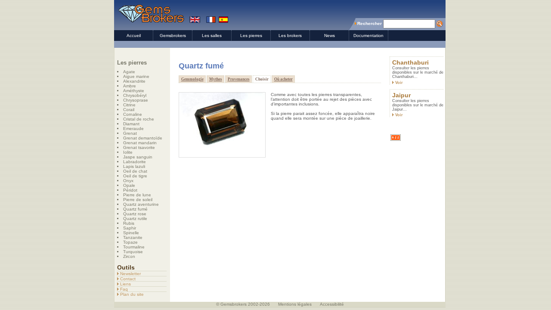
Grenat (130, 133)
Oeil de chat (135, 171)
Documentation (368, 35)
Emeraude (133, 128)
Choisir (262, 79)
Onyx (128, 180)
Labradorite (134, 161)
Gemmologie (192, 79)
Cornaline (132, 114)
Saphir (129, 228)
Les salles (212, 35)
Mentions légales (295, 304)
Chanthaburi (410, 62)
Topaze (130, 242)
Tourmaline (134, 247)
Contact (127, 278)
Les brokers (290, 35)
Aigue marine (136, 76)
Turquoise (133, 251)
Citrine (129, 104)
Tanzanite (132, 237)
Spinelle (131, 232)
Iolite (128, 152)
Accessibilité (332, 304)
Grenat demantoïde (142, 138)
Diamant (131, 123)
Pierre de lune (137, 194)
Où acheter (283, 79)
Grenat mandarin (140, 142)
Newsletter (130, 273)
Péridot (130, 190)
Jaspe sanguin (137, 157)
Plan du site (131, 294)
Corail (128, 109)
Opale (129, 185)
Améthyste (133, 90)
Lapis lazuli (134, 166)
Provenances (239, 79)
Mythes (215, 79)
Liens (125, 284)
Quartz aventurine (141, 204)
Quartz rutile (135, 218)
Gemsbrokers (173, 35)
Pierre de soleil (137, 199)
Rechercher (369, 23)
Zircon (129, 256)
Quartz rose (134, 213)
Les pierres (251, 35)
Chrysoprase (135, 100)
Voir (398, 83)
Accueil (134, 35)
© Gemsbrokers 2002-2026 (243, 304)
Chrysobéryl (134, 95)
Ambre (129, 86)
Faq (123, 289)
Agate (129, 71)
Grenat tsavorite (139, 147)
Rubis (128, 223)
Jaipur (401, 95)
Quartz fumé (135, 209)
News (329, 35)
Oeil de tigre (135, 176)
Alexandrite (134, 81)
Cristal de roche (138, 119)
